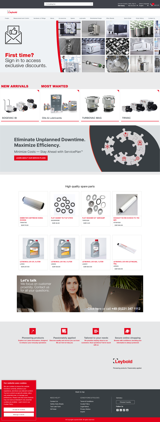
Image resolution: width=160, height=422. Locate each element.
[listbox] (144, 6)
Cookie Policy (85, 404)
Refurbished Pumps (96, 18)
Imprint (82, 412)
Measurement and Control (21, 18)
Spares (73, 18)
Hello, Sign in (132, 3)
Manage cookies (18, 414)
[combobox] (66, 4)
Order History (140, 18)
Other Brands (110, 18)
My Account (132, 5)
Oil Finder (53, 409)
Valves (52, 18)
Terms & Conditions (86, 401)
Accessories (62, 18)
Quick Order (127, 18)
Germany (121, 5)
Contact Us (151, 18)
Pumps (7, 18)
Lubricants (82, 18)
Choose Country (123, 3)
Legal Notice (84, 406)
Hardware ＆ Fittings (40, 18)
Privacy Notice (85, 409)
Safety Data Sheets (57, 404)
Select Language (144, 3)
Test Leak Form (55, 406)
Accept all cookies (19, 409)
